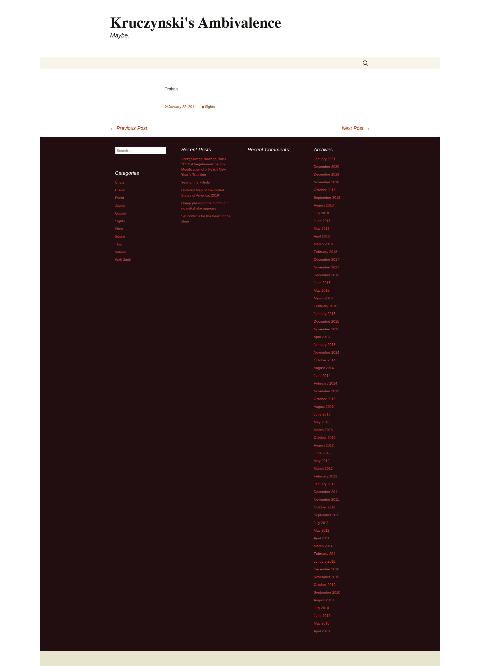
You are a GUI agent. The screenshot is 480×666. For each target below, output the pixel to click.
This (118, 244)
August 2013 (324, 407)
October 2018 (325, 190)
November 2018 (326, 182)
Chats (119, 182)
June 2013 (322, 414)
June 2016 (322, 283)
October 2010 (325, 585)
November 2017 (326, 267)
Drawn (120, 190)
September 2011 (327, 515)
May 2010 (322, 623)
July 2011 (321, 523)
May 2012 (322, 461)
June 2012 (322, 453)
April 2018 (322, 236)
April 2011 (322, 538)
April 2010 (322, 631)
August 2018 (324, 205)
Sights (210, 107)
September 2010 (327, 592)
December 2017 (326, 259)
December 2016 (326, 275)
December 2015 (326, 321)
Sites (119, 229)
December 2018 (326, 174)
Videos (120, 252)
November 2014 (326, 352)
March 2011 (323, 546)
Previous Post (128, 128)
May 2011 (321, 530)
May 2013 (322, 422)
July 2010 (321, 608)
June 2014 (322, 376)
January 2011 (324, 561)
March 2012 (323, 468)
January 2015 (325, 345)
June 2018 (322, 221)
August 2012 (324, 445)
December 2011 (326, 492)
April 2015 (322, 337)
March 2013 (323, 430)
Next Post (356, 128)
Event (119, 198)
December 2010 (326, 569)
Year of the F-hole (195, 182)
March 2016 (323, 298)
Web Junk (123, 260)
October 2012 (325, 438)
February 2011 (325, 554)
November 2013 (326, 391)
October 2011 (324, 507)
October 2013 (325, 399)
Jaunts (120, 206)
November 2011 (326, 499)
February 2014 (325, 383)
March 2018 (323, 244)
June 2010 (322, 616)
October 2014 (325, 360)
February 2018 (325, 252)
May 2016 (322, 290)
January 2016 (325, 314)
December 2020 (326, 167)
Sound (120, 236)
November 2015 (326, 329)
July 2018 (321, 213)
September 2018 (327, 198)
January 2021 (325, 159)
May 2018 (322, 228)
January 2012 (325, 484)
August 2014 (324, 368)
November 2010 (326, 577)
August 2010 (324, 600)
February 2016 (325, 306)
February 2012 (325, 476)
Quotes (120, 213)
